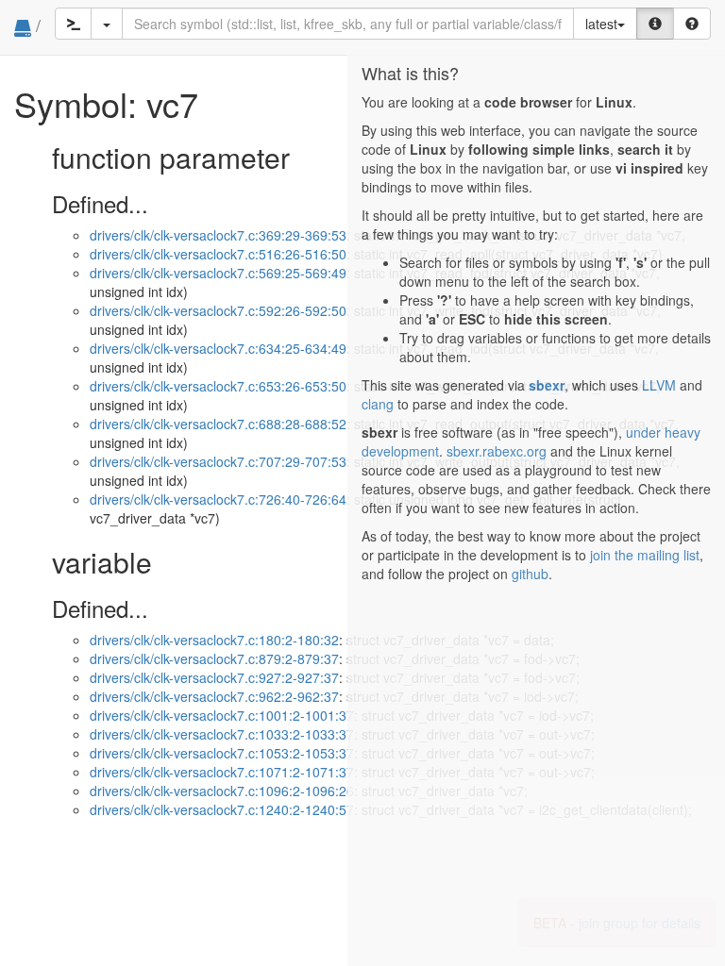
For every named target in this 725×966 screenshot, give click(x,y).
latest (601, 23)
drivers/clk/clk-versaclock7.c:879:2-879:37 (214, 658)
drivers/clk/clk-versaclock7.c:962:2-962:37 (214, 696)
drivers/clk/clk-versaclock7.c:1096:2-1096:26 (222, 790)
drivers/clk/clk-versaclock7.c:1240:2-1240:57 (222, 809)
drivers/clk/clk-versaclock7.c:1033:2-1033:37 (222, 733)
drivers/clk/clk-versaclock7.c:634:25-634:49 (218, 348)
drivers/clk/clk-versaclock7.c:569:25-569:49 (218, 272)
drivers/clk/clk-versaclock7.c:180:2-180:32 (214, 639)
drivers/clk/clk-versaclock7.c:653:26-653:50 (218, 385)
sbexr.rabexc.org (497, 450)
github (530, 573)
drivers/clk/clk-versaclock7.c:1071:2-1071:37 (222, 771)
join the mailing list (645, 554)
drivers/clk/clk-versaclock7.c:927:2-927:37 (214, 677)
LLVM (659, 384)
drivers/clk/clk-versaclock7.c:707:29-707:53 (218, 461)
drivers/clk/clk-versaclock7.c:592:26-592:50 (218, 310)
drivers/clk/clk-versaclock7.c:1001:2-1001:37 (222, 715)
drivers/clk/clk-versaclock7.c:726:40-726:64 (218, 499)
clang (378, 403)
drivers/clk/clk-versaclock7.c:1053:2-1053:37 (222, 752)
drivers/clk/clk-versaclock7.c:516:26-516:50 (218, 253)
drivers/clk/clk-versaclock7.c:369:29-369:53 (218, 234)
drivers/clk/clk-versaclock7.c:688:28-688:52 (218, 423)
